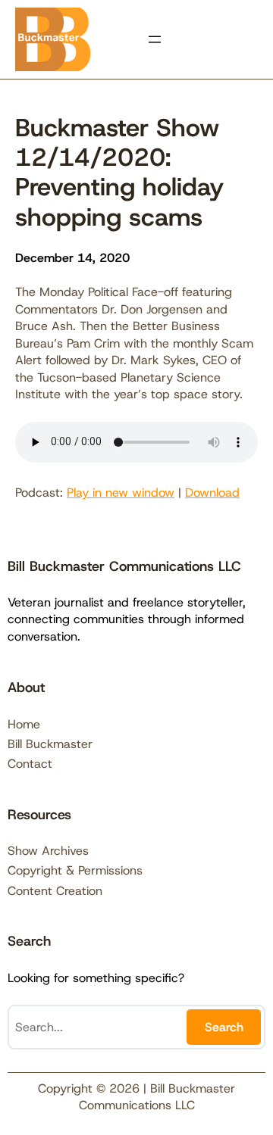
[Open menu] (155, 39)
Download (212, 492)
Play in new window (120, 492)
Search (224, 1027)
